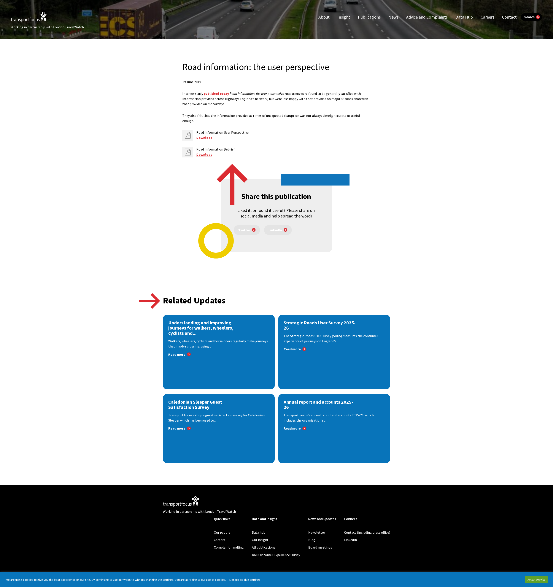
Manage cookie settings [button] (245, 580)
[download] (187, 135)
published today (216, 93)
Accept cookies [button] (536, 579)
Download (204, 137)
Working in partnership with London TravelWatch (47, 27)
